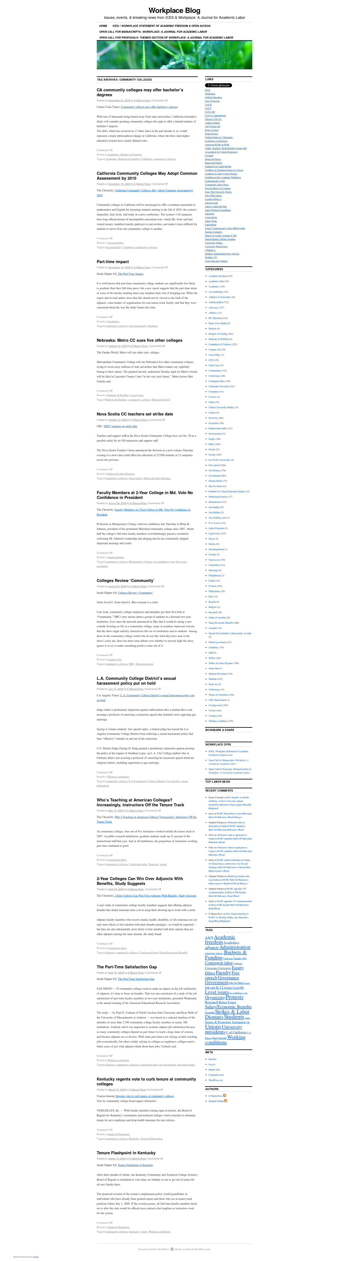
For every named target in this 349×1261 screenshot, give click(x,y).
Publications (214, 591)
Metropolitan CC (161, 399)
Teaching (154, 864)
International (215, 501)
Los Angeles (173, 781)
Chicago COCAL (213, 119)
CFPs (211, 360)
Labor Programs (216, 528)
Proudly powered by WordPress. (154, 1249)
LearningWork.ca (213, 199)
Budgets (213, 328)
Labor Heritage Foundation (218, 210)
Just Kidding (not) (217, 517)
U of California (236, 1032)
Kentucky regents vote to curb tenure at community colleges (146, 1081)
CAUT (208, 108)
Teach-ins (213, 684)
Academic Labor (216, 281)
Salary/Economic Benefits (173, 952)
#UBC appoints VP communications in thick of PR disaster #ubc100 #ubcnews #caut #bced (227, 892)
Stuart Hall (214, 668)
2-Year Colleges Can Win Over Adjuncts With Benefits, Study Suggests (140, 880)
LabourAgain (211, 202)
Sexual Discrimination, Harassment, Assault (230, 633)
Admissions (210, 953)
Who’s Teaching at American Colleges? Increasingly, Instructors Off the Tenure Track (140, 802)
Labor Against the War (216, 206)
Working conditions (118, 776)
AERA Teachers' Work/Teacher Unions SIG (226, 148)
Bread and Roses (213, 159)
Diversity (213, 417)
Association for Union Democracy (221, 151)
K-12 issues (214, 522)
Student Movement (218, 673)
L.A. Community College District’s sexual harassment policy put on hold (136, 680)
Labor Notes (211, 220)
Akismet (36, 1257)
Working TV (211, 257)
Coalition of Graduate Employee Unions (224, 170)
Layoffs (238, 987)
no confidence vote (164, 561)
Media (212, 543)
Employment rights (218, 428)
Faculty (212, 454)
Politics (212, 580)
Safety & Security (217, 617)
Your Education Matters (216, 261)
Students (153, 326)
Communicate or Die (215, 180)
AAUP (208, 104)
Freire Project (211, 133)
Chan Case (214, 365)
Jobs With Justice (213, 195)
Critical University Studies (221, 407)
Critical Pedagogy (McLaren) (219, 137)
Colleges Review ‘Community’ (126, 580)
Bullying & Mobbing (219, 339)
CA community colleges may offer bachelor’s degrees (140, 92)
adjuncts (110, 952)
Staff (211, 652)
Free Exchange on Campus (218, 188)
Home (103, 26)
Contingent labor (116, 859)
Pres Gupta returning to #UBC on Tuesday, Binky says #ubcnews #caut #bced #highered (229, 917)
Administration (115, 557)
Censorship (214, 354)
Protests (212, 585)
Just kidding (214, 512)
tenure (163, 864)
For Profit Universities (219, 459)
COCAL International (215, 115)
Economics (214, 423)
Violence (213, 715)
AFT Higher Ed (212, 126)
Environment (215, 433)
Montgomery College (140, 561)
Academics (113, 154)
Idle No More (215, 486)
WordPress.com (202, 1249)
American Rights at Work (217, 144)
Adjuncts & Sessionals (219, 296)
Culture (212, 412)
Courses (213, 396)
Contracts (237, 963)
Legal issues (137, 395)
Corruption (214, 391)
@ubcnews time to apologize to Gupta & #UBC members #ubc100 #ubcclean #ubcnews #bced (227, 826)
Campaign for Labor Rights (218, 166)
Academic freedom (218, 275)
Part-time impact (113, 261)
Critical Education (213, 97)
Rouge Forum (211, 130)
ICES (207, 90)
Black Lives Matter (218, 323)
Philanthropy (215, 575)
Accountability (115, 243)
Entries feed (214, 1069)
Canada (237, 958)
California (146, 159)
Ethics (211, 444)
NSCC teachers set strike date (120, 426)
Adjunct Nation (212, 122)
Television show (144, 664)
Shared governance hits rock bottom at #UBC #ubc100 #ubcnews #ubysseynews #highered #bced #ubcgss (229, 879)
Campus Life (114, 659)
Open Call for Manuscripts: (153, 32)
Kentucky (134, 1138)
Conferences (215, 375)
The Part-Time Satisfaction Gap (127, 967)
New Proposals (212, 100)
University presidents (223, 1029)
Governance (214, 470)
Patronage (213, 570)
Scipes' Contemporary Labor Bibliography (225, 228)
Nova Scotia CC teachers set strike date (135, 414)
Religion (213, 606)
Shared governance (218, 642)
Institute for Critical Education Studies (227, 491)
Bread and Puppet (213, 162)
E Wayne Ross (142, 100)
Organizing (214, 564)
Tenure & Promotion (118, 1134)
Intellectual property (218, 496)
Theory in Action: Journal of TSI (221, 235)
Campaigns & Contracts (220, 344)
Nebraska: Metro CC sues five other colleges (139, 340)
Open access (215, 559)
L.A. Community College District (147, 781)
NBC (131, 664)
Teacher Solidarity (213, 231)
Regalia (212, 601)
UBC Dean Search (217, 699)
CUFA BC (210, 111)
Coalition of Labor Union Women (221, 173)
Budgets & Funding (131, 154)
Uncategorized (215, 705)
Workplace (210, 93)
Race (211, 596)
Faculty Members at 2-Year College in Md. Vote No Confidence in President (145, 494)
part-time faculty (138, 326)
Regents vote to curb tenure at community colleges (144, 1096)
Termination (239, 1022)
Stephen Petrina (216, 1101)
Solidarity (213, 647)
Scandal (209, 1012)
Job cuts (210, 987)
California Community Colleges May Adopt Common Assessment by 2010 (147, 175)
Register (213, 1059)
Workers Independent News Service (222, 253)
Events (212, 449)
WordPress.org (216, 1080)
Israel (247, 983)
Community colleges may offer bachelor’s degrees (149, 107)
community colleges (164, 159)
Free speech (214, 465)
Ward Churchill (219, 1038)
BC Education (215, 317)
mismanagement (216, 549)
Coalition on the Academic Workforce (223, 177)
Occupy (212, 554)
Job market (214, 507)
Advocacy (213, 307)
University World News (216, 246)
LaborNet (209, 213)
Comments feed (216, 1074)
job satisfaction (167, 1064)
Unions (212, 710)
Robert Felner (227, 1002)
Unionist (209, 155)
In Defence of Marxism (216, 140)
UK (247, 1022)
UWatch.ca (210, 250)
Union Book (211, 217)
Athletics (213, 312)
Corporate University (219, 386)
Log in (212, 1064)
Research (213, 612)
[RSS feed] (224, 1095)
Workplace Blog (174, 10)
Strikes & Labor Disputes (121, 474)
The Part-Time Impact (130, 274)
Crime (211, 402)
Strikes (212, 657)
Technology (214, 689)
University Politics (214, 242)
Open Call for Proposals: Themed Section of (166, 37)
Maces (212, 538)
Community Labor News (217, 184)
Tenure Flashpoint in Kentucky (126, 1153)
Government (215, 475)
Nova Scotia (135, 478)
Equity (212, 438)
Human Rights (216, 480)
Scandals (213, 627)
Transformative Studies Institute (220, 239)
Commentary (215, 370)
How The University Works (218, 191)
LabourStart (210, 224)
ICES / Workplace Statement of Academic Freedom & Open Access (162, 26)
